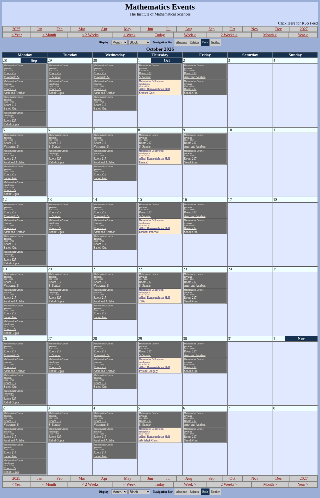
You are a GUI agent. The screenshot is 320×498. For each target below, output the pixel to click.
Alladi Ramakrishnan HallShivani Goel (154, 91)
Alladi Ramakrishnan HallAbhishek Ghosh (154, 438)
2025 (16, 29)
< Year (17, 35)
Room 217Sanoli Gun (10, 106)
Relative (194, 42)
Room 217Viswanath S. (12, 75)
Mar (81, 29)
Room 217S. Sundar (55, 75)
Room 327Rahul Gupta (11, 122)
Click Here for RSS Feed (298, 23)
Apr (104, 29)
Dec (278, 29)
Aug (188, 29)
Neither (215, 42)
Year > (303, 35)
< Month (49, 35)
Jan (39, 29)
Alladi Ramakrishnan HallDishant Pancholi (154, 230)
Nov (254, 29)
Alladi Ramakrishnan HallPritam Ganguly (154, 369)
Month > (270, 35)
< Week (129, 35)
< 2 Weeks (90, 35)
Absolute (181, 42)
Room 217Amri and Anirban (14, 91)
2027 (304, 29)
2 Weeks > (229, 35)
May (127, 29)
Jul (168, 29)
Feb (59, 29)
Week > (190, 35)
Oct (232, 29)
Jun (150, 29)
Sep (211, 29)
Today (160, 35)
